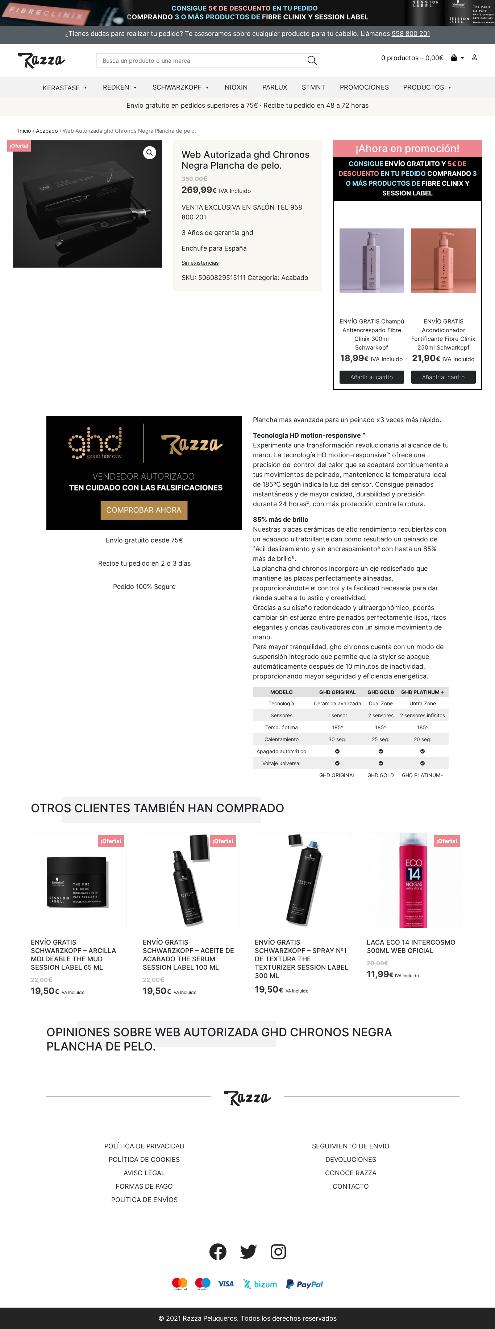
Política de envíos (144, 1200)
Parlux (274, 87)
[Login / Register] (474, 57)
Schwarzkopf (177, 87)
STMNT (313, 87)
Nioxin (236, 87)
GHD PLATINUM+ (423, 775)
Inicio (24, 131)
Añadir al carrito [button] (371, 377)
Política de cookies (144, 1159)
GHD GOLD (380, 775)
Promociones (364, 87)
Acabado (47, 131)
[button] (149, 152)
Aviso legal (144, 1173)
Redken (116, 87)
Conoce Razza (351, 1173)
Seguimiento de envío (351, 1146)
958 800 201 (411, 33)
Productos (423, 87)
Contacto (351, 1186)
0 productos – (412, 58)
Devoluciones (350, 1159)
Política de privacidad (144, 1146)
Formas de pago (144, 1186)
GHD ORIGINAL (337, 775)
